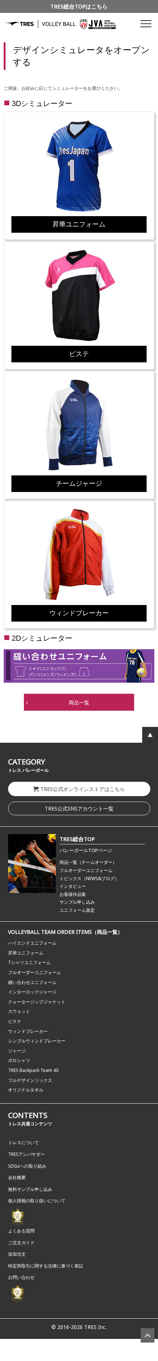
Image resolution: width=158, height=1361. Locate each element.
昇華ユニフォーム (25, 953)
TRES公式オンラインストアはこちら (82, 788)
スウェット (19, 1011)
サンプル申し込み (77, 902)
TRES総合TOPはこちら (79, 6)
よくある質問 (21, 1231)
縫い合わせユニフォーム (32, 982)
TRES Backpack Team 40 (33, 1070)
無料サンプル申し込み (30, 1189)
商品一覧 (79, 703)
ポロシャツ (19, 1060)
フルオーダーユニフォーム (86, 870)
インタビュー (73, 886)
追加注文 (17, 1254)
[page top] (147, 1335)
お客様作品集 (73, 894)
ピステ (14, 1021)
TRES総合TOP (77, 839)
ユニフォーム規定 (77, 910)
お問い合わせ (21, 1277)
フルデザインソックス (30, 1080)
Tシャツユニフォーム (29, 962)
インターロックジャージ (32, 992)
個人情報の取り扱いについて (36, 1201)
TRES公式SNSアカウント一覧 (79, 808)
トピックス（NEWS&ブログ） (89, 878)
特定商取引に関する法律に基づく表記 (45, 1266)
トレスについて (23, 1142)
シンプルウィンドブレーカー (36, 1041)
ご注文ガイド (21, 1242)
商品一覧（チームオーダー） (88, 862)
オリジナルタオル (25, 1090)
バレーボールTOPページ (86, 850)
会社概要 (17, 1177)
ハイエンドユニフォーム (32, 943)
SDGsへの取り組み (27, 1166)
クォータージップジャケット (36, 1002)
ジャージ (17, 1051)
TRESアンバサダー (26, 1154)
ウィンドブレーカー (28, 1031)
